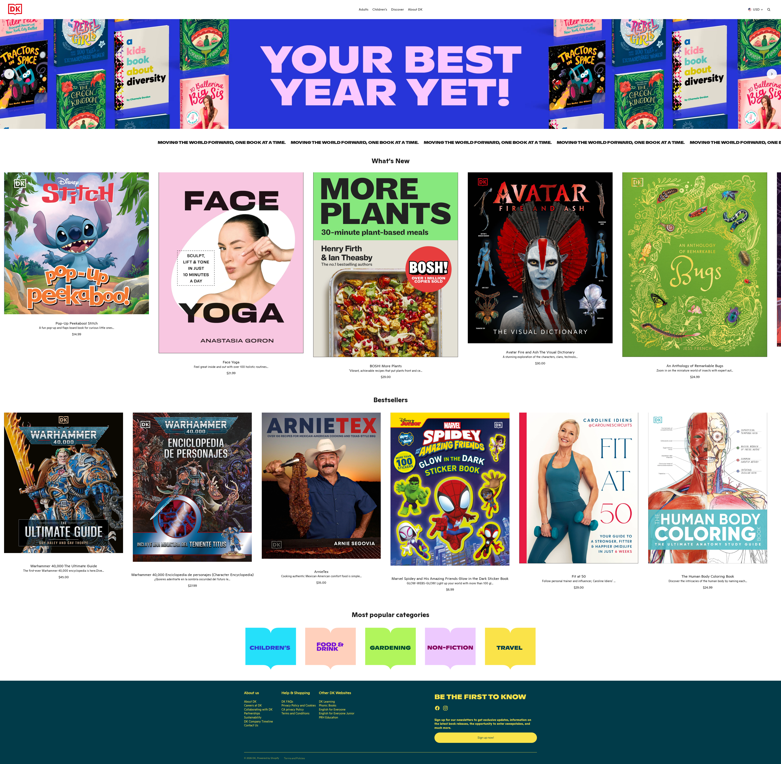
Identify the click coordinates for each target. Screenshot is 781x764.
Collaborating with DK (258, 709)
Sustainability (252, 717)
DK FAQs (287, 701)
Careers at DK (253, 705)
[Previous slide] (9, 74)
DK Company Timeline (258, 721)
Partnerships (252, 713)
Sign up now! (486, 737)
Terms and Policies (294, 758)
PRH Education (328, 717)
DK (254, 758)
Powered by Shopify (268, 758)
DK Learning (327, 701)
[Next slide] (772, 74)
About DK (250, 701)
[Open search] (768, 9)
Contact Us (251, 725)
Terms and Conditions (295, 713)
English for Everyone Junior (336, 713)
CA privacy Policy (292, 709)
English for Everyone (332, 709)
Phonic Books (327, 705)
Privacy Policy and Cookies (298, 705)
